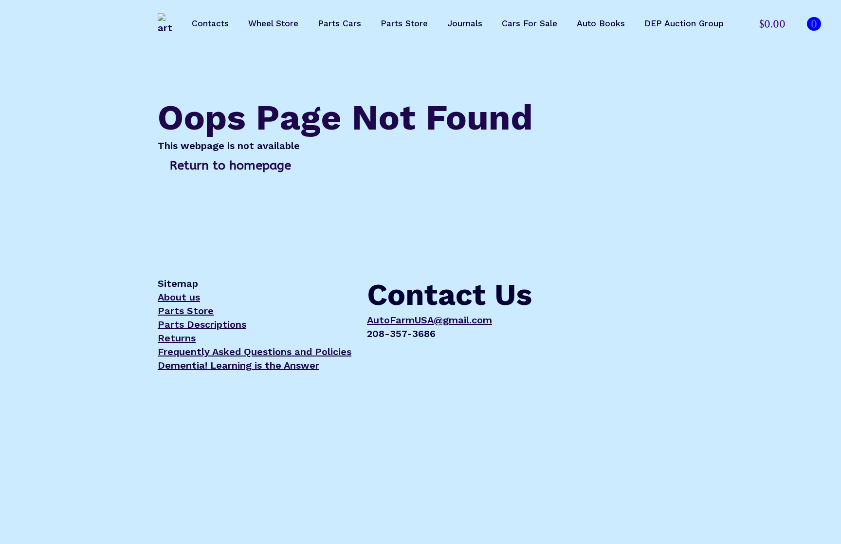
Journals (464, 23)
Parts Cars (339, 23)
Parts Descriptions (202, 324)
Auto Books (601, 23)
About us (179, 297)
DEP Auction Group (684, 23)
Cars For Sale (529, 23)
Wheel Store (273, 23)
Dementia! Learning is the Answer (238, 365)
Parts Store (404, 23)
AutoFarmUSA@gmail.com (429, 320)
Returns (177, 338)
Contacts (210, 23)
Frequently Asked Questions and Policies (254, 351)
